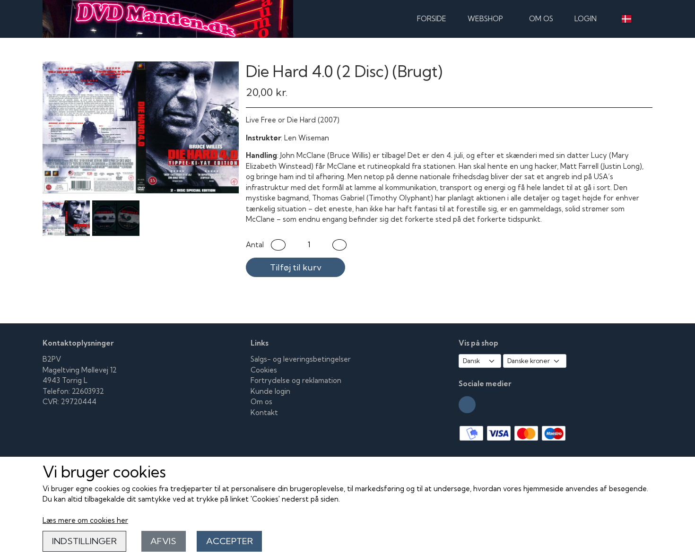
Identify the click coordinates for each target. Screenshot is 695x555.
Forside (431, 18)
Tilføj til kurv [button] (295, 267)
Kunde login (270, 391)
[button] (278, 245)
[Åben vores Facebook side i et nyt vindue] (467, 404)
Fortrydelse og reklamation (296, 380)
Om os (541, 18)
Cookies (264, 369)
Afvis (163, 541)
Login (585, 18)
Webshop (485, 18)
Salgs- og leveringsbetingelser (301, 359)
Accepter (229, 541)
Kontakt (264, 412)
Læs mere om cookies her (85, 520)
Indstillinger (84, 541)
